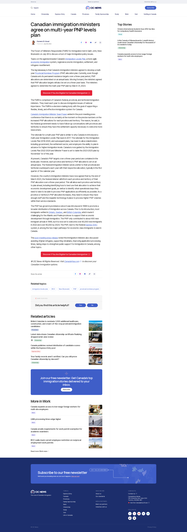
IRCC (53, 289)
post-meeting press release (46, 238)
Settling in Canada (150, 14)
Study (117, 14)
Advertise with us (101, 507)
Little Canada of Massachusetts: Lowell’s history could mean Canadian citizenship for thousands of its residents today (136, 42)
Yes (80, 305)
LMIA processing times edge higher (46, 419)
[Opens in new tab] (130, 513)
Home (33, 14)
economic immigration (40, 62)
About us (98, 493)
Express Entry (60, 14)
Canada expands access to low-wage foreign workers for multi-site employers (134, 55)
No (92, 305)
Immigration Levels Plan (75, 59)
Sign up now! (75, 476)
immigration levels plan (40, 289)
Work (127, 14)
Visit (136, 14)
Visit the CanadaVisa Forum (139, 503)
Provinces (85, 14)
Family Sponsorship (102, 14)
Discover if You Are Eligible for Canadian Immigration (65, 93)
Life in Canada (68, 515)
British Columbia (74, 212)
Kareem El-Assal (43, 41)
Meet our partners (101, 504)
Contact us (132, 493)
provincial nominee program (89, 289)
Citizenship (45, 14)
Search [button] (36, 8)
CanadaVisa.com (71, 261)
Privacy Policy (152, 527)
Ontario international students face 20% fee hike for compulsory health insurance (136, 30)
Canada (73, 14)
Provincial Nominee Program (47, 73)
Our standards (100, 496)
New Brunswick (64, 289)
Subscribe (150, 8)
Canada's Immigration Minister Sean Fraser (49, 114)
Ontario (52, 212)
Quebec (59, 212)
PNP (74, 289)
